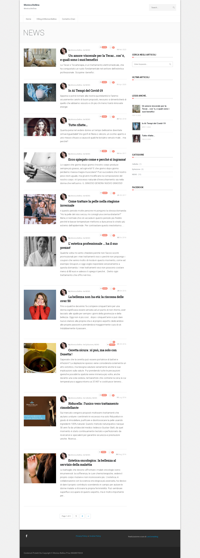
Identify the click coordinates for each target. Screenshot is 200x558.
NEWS (87, 50)
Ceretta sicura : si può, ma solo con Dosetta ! (88, 352)
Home (28, 19)
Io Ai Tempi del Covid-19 (85, 90)
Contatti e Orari (68, 19)
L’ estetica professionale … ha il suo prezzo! (89, 245)
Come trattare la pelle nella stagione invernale (89, 203)
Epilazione (89, 345)
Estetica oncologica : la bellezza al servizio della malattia (88, 462)
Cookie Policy (95, 536)
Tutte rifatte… (77, 125)
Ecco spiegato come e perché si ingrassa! (97, 159)
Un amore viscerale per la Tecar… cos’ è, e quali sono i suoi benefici (92, 58)
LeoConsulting (152, 537)
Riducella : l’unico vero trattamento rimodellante (89, 405)
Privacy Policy (81, 536)
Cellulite (88, 398)
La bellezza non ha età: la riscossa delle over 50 (92, 299)
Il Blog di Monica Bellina (46, 19)
